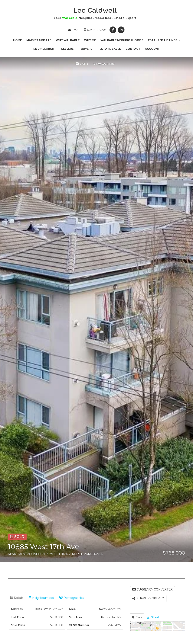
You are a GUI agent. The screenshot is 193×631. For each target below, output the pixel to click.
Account (152, 49)
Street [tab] (154, 617)
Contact (133, 49)
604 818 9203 (96, 30)
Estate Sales (110, 49)
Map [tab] (138, 617)
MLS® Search (44, 49)
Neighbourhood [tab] (42, 598)
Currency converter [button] (155, 589)
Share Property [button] (150, 598)
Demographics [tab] (73, 598)
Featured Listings (163, 40)
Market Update (38, 40)
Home (17, 40)
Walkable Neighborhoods (121, 40)
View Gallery (104, 64)
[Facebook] (113, 29)
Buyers (87, 49)
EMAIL (76, 30)
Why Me (90, 40)
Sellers (67, 49)
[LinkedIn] (121, 29)
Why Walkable (68, 40)
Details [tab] (18, 598)
